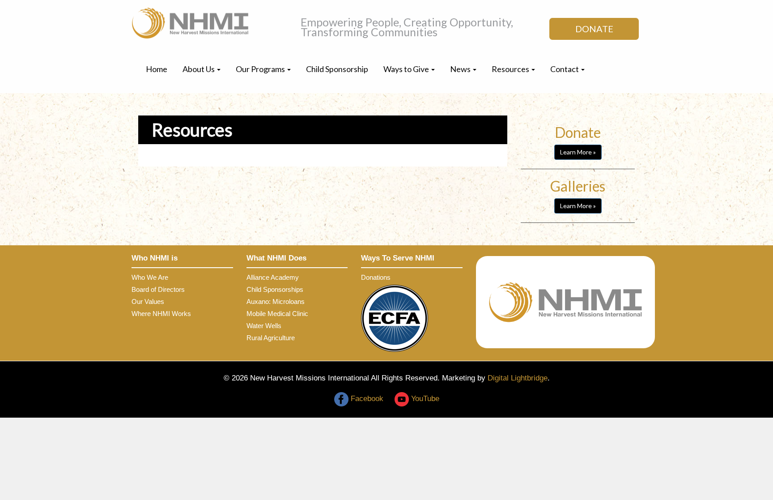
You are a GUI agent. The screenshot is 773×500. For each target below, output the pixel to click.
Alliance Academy (272, 277)
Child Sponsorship (337, 69)
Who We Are (150, 277)
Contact (565, 69)
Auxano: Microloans (275, 301)
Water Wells (263, 325)
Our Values (148, 301)
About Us (199, 69)
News (461, 69)
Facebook (365, 398)
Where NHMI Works (161, 313)
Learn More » (578, 152)
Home (156, 69)
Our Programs (261, 69)
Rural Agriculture (270, 338)
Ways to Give (406, 69)
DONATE (594, 28)
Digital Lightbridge (518, 378)
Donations (376, 277)
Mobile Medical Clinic (277, 313)
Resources (511, 69)
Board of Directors (158, 289)
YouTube (424, 398)
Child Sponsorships (274, 289)
